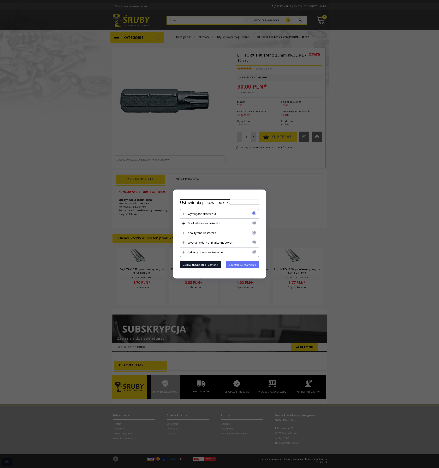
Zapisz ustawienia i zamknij (200, 265)
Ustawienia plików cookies (205, 202)
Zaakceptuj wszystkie (242, 265)
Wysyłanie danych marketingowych (210, 242)
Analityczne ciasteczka (202, 233)
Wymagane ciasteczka (202, 214)
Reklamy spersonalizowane (205, 252)
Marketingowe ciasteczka (204, 223)
